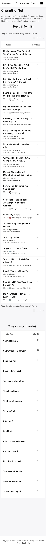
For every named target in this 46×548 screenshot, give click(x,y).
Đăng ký (35, 3)
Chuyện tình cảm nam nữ (17, 242)
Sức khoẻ (28, 113)
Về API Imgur (9, 214)
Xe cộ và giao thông (12, 481)
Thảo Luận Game (11, 391)
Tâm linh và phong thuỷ (17, 276)
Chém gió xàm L (15, 180)
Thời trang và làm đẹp (17, 101)
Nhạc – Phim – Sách (12, 371)
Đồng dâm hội (27, 265)
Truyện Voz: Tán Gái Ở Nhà (15, 248)
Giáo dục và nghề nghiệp (17, 152)
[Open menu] (41, 3)
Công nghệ (29, 209)
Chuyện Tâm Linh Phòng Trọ (15, 271)
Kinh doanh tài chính (12, 461)
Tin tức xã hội (14, 59)
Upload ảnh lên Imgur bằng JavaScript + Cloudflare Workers (15, 203)
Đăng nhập (25, 3)
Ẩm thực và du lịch (11, 451)
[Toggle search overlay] (17, 3)
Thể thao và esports (12, 401)
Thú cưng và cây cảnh (13, 491)
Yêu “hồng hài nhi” (11, 237)
